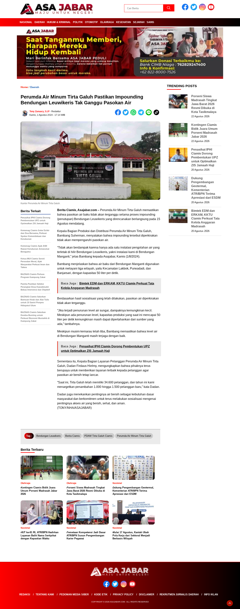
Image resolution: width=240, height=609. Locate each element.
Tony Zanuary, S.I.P (39, 111)
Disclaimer (146, 594)
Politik (78, 22)
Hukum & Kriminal (59, 22)
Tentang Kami (45, 594)
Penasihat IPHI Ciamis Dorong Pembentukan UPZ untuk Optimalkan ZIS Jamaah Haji (204, 157)
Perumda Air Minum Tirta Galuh (134, 435)
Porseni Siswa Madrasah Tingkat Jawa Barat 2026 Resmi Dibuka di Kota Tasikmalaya (204, 104)
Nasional (26, 22)
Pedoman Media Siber (74, 594)
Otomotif (91, 22)
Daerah (39, 22)
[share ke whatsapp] (134, 114)
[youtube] (212, 9)
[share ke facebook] (119, 114)
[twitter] (194, 9)
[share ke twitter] (126, 114)
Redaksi (24, 594)
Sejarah (138, 22)
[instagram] (203, 9)
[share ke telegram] (142, 114)
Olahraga (107, 22)
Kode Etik (100, 594)
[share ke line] (149, 114)
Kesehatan (123, 22)
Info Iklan (211, 594)
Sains (150, 22)
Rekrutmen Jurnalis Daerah (179, 594)
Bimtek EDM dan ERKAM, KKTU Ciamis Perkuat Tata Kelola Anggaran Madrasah (205, 218)
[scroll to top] (230, 603)
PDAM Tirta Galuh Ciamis (98, 435)
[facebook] (186, 9)
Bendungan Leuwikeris (48, 435)
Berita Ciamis (72, 435)
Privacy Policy (123, 594)
